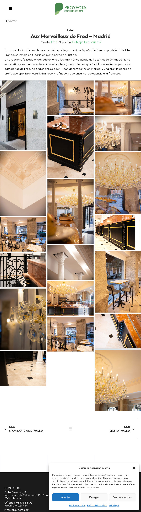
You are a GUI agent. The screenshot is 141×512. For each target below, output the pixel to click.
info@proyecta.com (17, 509)
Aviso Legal (114, 505)
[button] (134, 468)
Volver (12, 21)
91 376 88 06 (24, 502)
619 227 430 (20, 505)
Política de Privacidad (97, 505)
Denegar (94, 497)
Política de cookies (77, 505)
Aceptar (65, 497)
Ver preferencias (122, 497)
